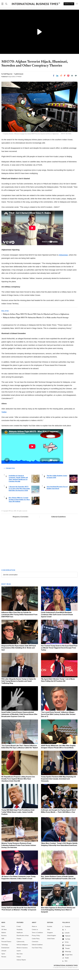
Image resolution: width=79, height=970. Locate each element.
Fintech (19, 956)
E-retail (19, 926)
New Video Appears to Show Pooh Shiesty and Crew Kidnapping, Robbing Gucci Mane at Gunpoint (58, 910)
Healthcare (20, 932)
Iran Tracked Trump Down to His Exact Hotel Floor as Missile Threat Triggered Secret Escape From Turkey (59, 648)
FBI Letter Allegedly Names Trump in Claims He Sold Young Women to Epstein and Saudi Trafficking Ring (18, 681)
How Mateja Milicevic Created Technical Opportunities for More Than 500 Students (19, 499)
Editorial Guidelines (58, 517)
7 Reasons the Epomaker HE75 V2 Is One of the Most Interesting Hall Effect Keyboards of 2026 (19, 488)
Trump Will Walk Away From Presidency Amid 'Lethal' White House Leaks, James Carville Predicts (17, 812)
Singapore (50, 932)
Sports (3, 953)
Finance (19, 938)
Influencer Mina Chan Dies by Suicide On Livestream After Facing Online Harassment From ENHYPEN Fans (19, 614)
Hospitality (20, 929)
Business (4, 935)
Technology (4, 944)
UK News (4, 929)
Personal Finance (6, 941)
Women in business (22, 947)
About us (34, 926)
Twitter (3, 412)
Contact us (35, 929)
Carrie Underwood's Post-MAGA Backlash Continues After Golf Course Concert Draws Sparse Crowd (57, 614)
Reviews (3, 956)
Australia (49, 926)
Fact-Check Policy (37, 947)
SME (2, 938)
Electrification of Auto (23, 935)
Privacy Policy (36, 935)
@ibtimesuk (19, 74)
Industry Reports (21, 960)
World (3, 926)
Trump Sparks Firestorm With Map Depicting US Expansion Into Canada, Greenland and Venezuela (58, 779)
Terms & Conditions (37, 932)
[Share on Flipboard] (65, 75)
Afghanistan (63, 255)
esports (19, 950)
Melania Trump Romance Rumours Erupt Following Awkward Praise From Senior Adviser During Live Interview (18, 845)
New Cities (20, 953)
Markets (3, 932)
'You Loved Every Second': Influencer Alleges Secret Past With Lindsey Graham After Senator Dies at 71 (58, 714)
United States (51, 938)
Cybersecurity (20, 941)
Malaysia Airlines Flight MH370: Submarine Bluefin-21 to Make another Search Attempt (35, 318)
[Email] (72, 75)
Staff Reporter (8, 74)
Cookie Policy (36, 938)
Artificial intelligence (22, 944)
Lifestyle (3, 950)
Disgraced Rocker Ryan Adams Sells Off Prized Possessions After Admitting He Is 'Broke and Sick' (18, 648)
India (48, 929)
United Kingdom (51, 935)
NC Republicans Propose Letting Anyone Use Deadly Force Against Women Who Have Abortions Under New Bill (18, 779)
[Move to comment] (76, 75)
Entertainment (5, 947)
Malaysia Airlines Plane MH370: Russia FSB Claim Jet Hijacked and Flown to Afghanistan (36, 314)
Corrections (35, 941)
